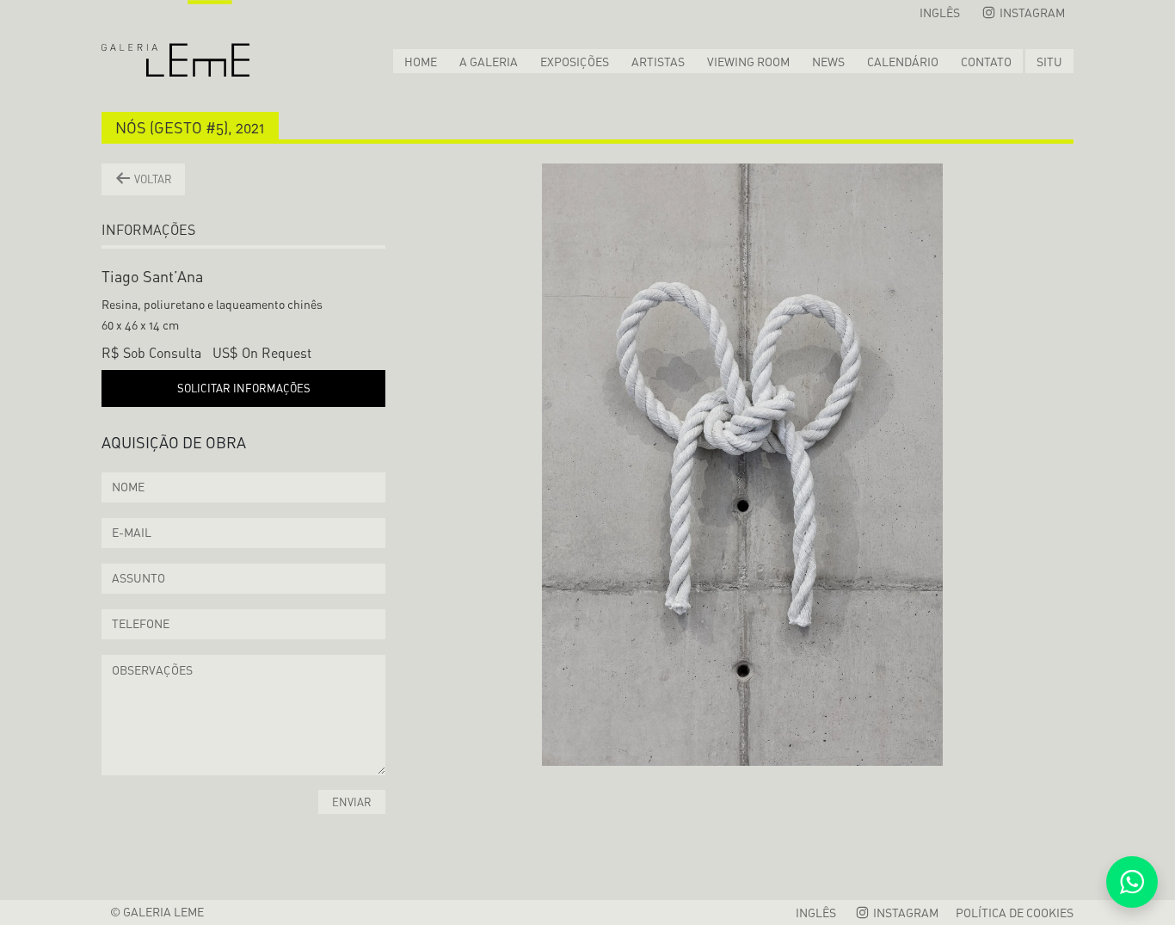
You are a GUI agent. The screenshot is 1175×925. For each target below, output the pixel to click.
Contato (986, 61)
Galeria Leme (175, 38)
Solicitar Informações (244, 388)
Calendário (902, 61)
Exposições (574, 61)
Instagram (1031, 12)
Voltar (152, 179)
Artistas (658, 61)
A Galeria (488, 61)
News (828, 61)
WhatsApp (1132, 882)
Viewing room (748, 61)
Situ (1049, 61)
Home (420, 61)
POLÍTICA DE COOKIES (1014, 912)
